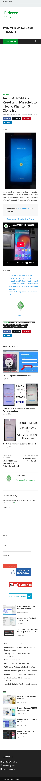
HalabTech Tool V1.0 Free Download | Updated (20, 684)
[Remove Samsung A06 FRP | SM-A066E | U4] (9, 708)
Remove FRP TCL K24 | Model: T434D (25, 732)
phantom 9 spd (8, 324)
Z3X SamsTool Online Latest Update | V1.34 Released (27, 631)
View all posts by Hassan (25, 480)
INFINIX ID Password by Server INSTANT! (19, 444)
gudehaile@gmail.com (10, 762)
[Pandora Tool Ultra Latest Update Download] (9, 607)
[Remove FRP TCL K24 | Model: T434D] (9, 731)
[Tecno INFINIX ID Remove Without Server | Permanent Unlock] (20, 395)
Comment (7, 507)
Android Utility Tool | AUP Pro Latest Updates (20, 671)
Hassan (17, 114)
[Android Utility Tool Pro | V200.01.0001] (9, 618)
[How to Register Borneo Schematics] (20, 362)
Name (5, 535)
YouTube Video (23, 208)
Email (5, 545)
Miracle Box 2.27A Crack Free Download (23, 281)
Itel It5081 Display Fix (12, 660)
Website (6, 555)
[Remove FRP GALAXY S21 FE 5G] (9, 720)
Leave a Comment (26, 114)
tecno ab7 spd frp (20, 326)
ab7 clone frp (14, 322)
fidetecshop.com (9, 766)
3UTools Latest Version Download (16, 644)
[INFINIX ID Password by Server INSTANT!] (20, 430)
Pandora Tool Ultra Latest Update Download (26, 607)
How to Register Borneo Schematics (17, 375)
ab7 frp (22, 322)
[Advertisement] (20, 68)
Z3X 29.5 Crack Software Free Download (23, 283)
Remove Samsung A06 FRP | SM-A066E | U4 (27, 709)
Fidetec (11, 12)
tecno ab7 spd (8, 326)
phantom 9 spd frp (21, 324)
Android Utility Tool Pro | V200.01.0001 (26, 619)
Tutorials (6, 94)
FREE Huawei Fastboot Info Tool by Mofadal (20, 667)
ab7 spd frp (30, 322)
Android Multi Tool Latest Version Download (20, 674)
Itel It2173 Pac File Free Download (16, 663)
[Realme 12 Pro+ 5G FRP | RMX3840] (9, 696)
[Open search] (35, 41)
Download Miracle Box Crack (20, 219)
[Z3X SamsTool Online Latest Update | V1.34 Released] (9, 630)
